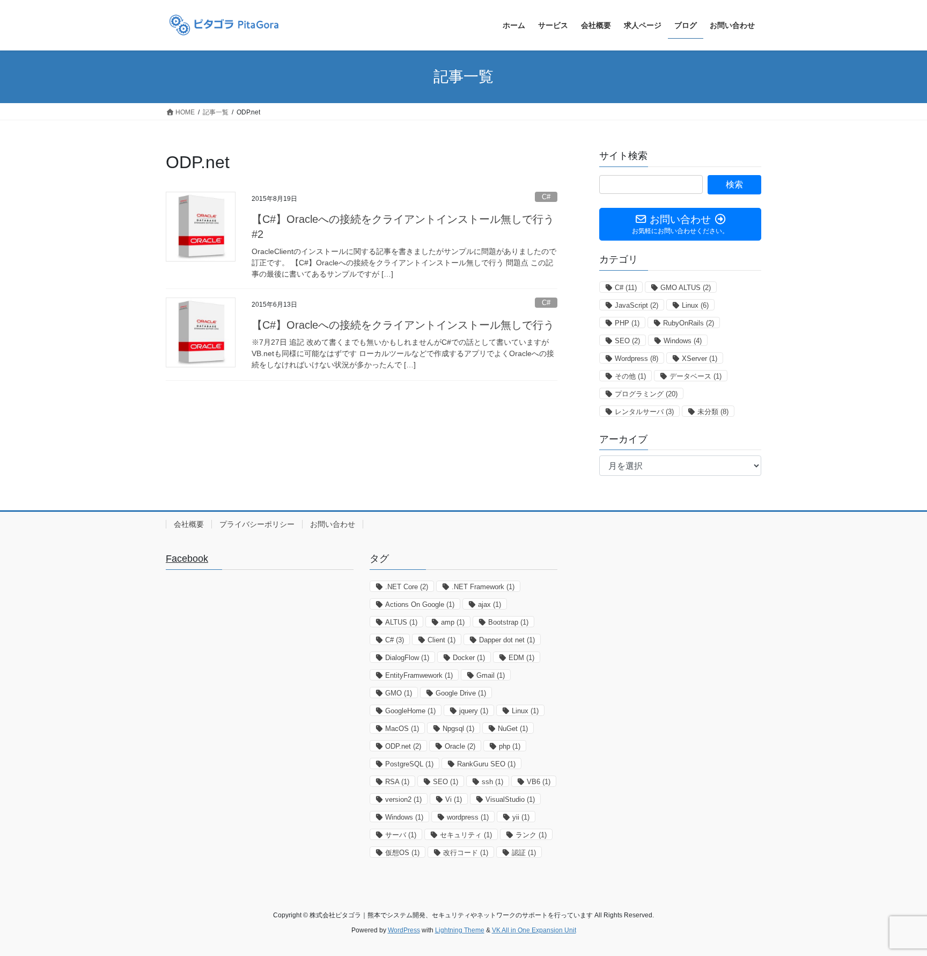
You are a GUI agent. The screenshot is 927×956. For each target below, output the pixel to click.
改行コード (465, 853)
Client (441, 640)
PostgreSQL (409, 764)
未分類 (713, 412)
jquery (473, 711)
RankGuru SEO (486, 764)
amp (453, 622)
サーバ (400, 835)
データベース (696, 376)
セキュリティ (466, 835)
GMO (398, 693)
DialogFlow (407, 658)
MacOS (402, 729)
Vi (453, 799)
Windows (683, 341)
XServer (699, 358)
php (509, 746)
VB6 (538, 782)
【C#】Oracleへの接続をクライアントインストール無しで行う (403, 325)
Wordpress (636, 358)
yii (520, 817)
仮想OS (402, 853)
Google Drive (461, 693)
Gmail (490, 675)
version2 (403, 799)
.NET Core (406, 587)
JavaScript (636, 305)
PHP (627, 323)
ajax (489, 604)
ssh (492, 782)
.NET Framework (483, 587)
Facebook (187, 558)
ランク (531, 835)
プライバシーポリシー (257, 524)
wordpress (468, 817)
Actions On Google (419, 604)
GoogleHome (410, 711)
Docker (469, 658)
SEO (627, 341)
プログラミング (646, 394)
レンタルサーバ (644, 412)
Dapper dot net (507, 640)
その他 (630, 376)
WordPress (404, 930)
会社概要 (189, 524)
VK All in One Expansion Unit (534, 930)
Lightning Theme (459, 930)
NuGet (513, 729)
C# (546, 197)
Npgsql (458, 729)
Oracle (460, 746)
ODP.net (403, 746)
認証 (524, 853)
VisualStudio (510, 799)
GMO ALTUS (685, 288)
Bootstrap (508, 622)
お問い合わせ (332, 524)
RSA (397, 782)
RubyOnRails (688, 323)
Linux (695, 305)
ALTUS (401, 622)
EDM (521, 658)
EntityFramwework (419, 675)
